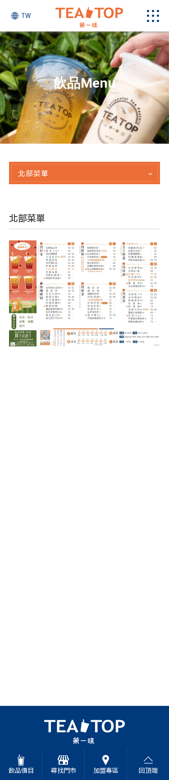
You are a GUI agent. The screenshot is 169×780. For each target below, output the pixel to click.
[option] (84, 87)
